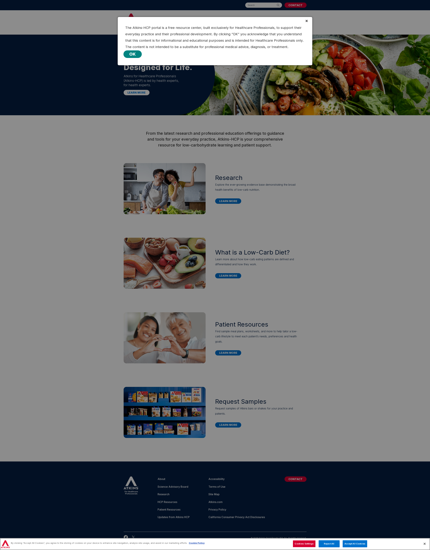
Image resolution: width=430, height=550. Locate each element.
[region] (215, 544)
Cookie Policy (197, 543)
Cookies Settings (304, 543)
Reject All (329, 543)
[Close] (424, 543)
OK (132, 54)
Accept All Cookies (355, 543)
